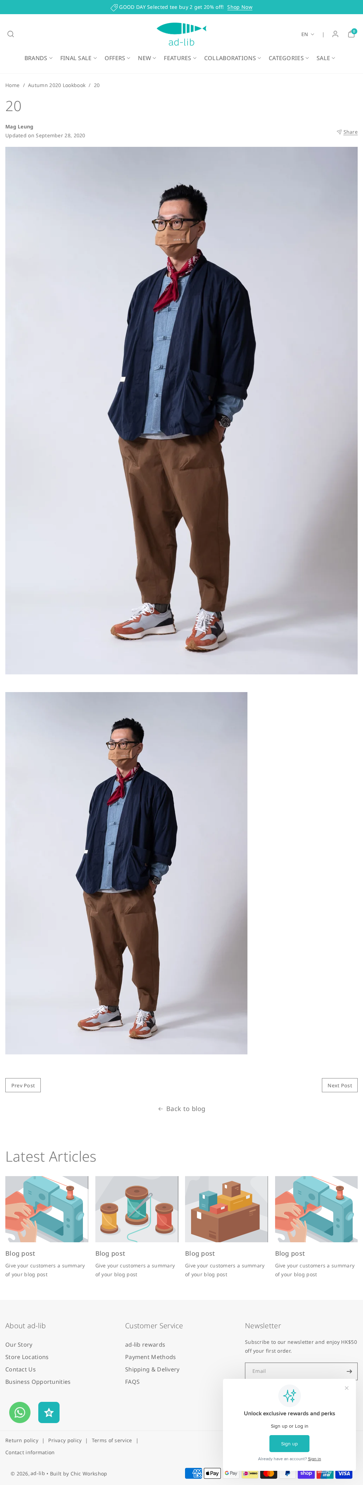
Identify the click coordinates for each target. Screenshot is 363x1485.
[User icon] (335, 34)
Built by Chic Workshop (78, 1473)
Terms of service (112, 1440)
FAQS (132, 1382)
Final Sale (76, 58)
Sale (323, 58)
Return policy (21, 1440)
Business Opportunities (38, 1382)
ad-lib (37, 1473)
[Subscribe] (349, 1371)
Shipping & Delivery (152, 1369)
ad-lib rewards (145, 1344)
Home (12, 85)
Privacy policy (65, 1440)
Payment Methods (150, 1357)
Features (177, 58)
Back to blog (186, 1108)
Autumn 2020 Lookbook (56, 85)
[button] (10, 34)
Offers (115, 58)
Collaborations (230, 58)
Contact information (30, 1452)
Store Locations (27, 1357)
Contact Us (20, 1369)
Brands (36, 58)
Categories (286, 58)
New (144, 58)
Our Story (19, 1344)
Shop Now (239, 7)
